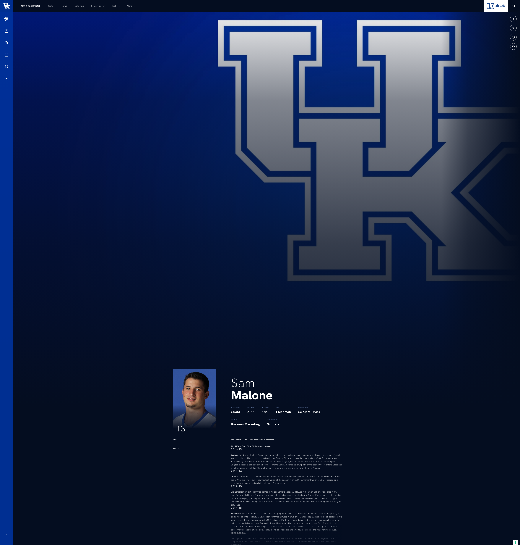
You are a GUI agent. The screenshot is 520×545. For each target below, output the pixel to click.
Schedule (79, 5)
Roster (51, 5)
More (129, 5)
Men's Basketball (30, 6)
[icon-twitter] (513, 28)
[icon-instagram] (513, 37)
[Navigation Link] (7, 19)
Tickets (116, 5)
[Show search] (514, 6)
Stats (176, 448)
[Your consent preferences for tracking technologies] (515, 542)
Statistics (96, 5)
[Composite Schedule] (6, 31)
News (64, 5)
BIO (175, 439)
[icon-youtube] (513, 46)
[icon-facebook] (513, 19)
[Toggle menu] (6, 535)
